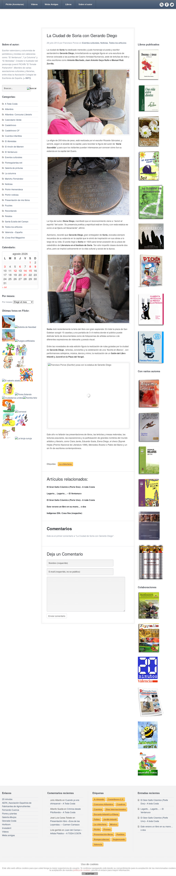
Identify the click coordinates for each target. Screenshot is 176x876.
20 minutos (7, 799)
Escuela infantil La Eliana (106, 814)
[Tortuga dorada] (8, 340)
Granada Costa (9, 820)
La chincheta (65, 464)
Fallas (97, 819)
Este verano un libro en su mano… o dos (66, 506)
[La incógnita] (8, 411)
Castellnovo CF (12, 130)
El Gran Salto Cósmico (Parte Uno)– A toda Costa (71, 500)
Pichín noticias (12, 194)
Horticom (6, 824)
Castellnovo (10, 125)
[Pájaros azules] (8, 354)
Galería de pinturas (14, 167)
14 (25, 271)
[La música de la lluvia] (21, 425)
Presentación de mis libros (17, 200)
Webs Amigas (51, 4)
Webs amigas (8, 835)
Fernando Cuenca (10, 809)
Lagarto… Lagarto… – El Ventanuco (64, 493)
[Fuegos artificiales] (25, 340)
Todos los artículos (13, 226)
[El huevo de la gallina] (21, 367)
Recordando (11, 210)
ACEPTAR (89, 874)
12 (15, 271)
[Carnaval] (20, 411)
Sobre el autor (85, 4)
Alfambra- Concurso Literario (18, 114)
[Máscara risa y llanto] (8, 394)
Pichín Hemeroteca (14, 189)
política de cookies (81, 870)
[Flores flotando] (23, 394)
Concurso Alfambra (103, 804)
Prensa (107, 829)
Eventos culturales (13, 157)
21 (25, 275)
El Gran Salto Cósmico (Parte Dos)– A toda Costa (71, 486)
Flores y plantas (9, 813)
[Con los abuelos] (21, 354)
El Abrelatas (10, 141)
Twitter (172, 4)
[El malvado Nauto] (26, 380)
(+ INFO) (27, 77)
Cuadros (121, 804)
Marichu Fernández (14, 178)
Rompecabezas (101, 839)
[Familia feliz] (30, 397)
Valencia (98, 844)
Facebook (167, 4)
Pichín (97, 829)
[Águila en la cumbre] (8, 326)
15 (30, 271)
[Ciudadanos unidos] (12, 397)
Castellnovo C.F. (116, 799)
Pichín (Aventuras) (15, 4)
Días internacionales (116, 809)
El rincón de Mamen (14, 146)
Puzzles (8, 205)
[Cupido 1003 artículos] (8, 438)
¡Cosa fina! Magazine (15, 237)
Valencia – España (14, 232)
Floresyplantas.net (13, 162)
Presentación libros (103, 834)
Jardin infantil (110, 819)
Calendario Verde (13, 119)
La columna (10, 173)
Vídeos (34, 4)
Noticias (9, 183)
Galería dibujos (9, 817)
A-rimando (99, 799)
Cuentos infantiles (13, 135)
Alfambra (9, 109)
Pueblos (120, 834)
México (113, 824)
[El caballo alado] (11, 380)
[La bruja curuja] (23, 438)
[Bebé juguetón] (8, 367)
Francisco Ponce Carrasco (87, 24)
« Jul (4, 287)
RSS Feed (162, 4)
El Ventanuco (11, 151)
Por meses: (7, 301)
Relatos (8, 216)
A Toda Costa (11, 103)
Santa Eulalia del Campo (16, 221)
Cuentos (98, 809)
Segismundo (119, 839)
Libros (68, 4)
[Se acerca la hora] (8, 425)
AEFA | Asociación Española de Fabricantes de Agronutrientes (16, 804)
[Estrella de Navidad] (25, 326)
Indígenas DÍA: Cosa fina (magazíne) (64, 513)
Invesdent (6, 827)
